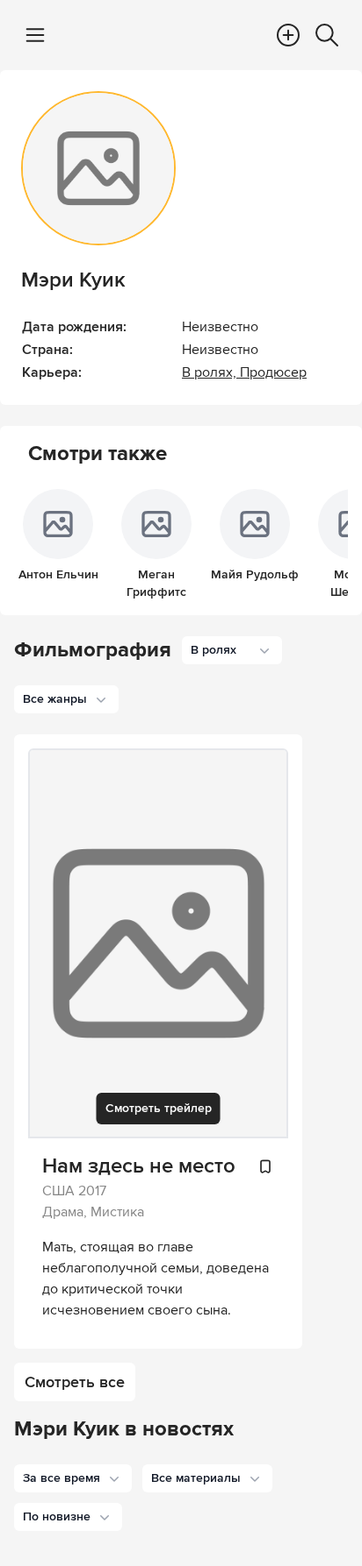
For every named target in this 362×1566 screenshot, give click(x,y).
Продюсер (273, 372)
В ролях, (211, 372)
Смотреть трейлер (158, 1108)
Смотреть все (75, 1382)
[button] (73, 1478)
